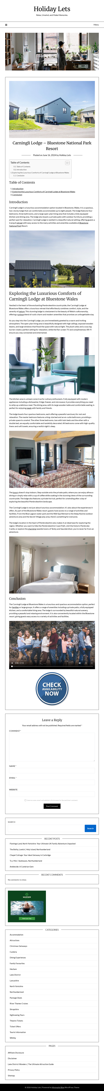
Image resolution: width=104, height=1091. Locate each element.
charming (32, 529)
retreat (19, 223)
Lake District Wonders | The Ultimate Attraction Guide (31, 1064)
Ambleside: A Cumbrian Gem (21, 866)
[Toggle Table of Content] (66, 163)
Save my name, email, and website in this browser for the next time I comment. (52, 800)
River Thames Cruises (19, 1003)
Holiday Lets (52, 9)
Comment (15, 731)
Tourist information (18, 1032)
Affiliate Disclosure (16, 1053)
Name (12, 766)
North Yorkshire (16, 986)
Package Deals (16, 998)
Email (12, 778)
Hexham (13, 969)
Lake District (15, 975)
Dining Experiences (18, 957)
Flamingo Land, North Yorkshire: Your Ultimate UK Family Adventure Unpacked (42, 843)
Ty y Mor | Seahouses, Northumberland (26, 861)
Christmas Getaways (18, 946)
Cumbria (13, 952)
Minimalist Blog (58, 1087)
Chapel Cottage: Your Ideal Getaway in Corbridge (30, 855)
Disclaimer (12, 1058)
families (15, 607)
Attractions (14, 940)
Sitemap (11, 1075)
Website (13, 789)
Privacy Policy (14, 1070)
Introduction (22, 170)
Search (11, 822)
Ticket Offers (15, 1026)
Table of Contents (23, 167)
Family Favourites (17, 963)
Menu (96, 24)
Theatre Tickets (16, 1021)
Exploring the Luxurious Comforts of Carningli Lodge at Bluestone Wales (40, 173)
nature (22, 311)
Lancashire (14, 980)
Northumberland (17, 992)
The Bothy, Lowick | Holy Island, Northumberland (30, 849)
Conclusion (20, 176)
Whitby (13, 1038)
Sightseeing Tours (17, 1015)
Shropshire (14, 1009)
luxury (15, 492)
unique (21, 314)
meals (29, 408)
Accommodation (16, 935)
